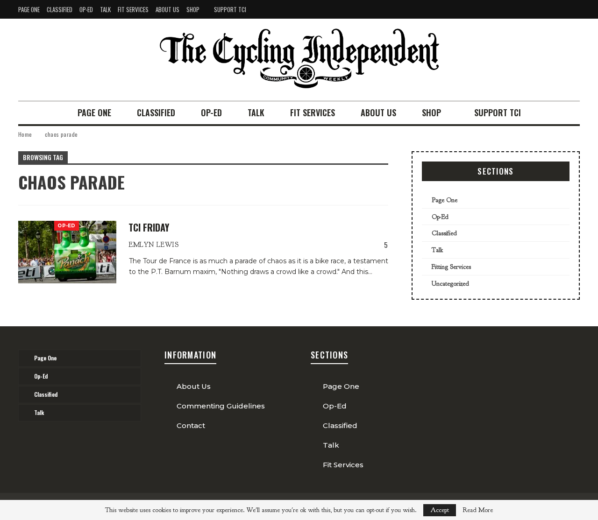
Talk (105, 9)
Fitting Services (451, 267)
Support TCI (230, 9)
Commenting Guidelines (221, 405)
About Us (167, 9)
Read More (478, 510)
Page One (29, 9)
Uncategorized (450, 284)
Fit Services (133, 9)
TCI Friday (148, 227)
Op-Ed (86, 9)
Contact (191, 425)
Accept (439, 510)
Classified (59, 9)
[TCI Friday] (67, 252)
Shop (192, 9)
